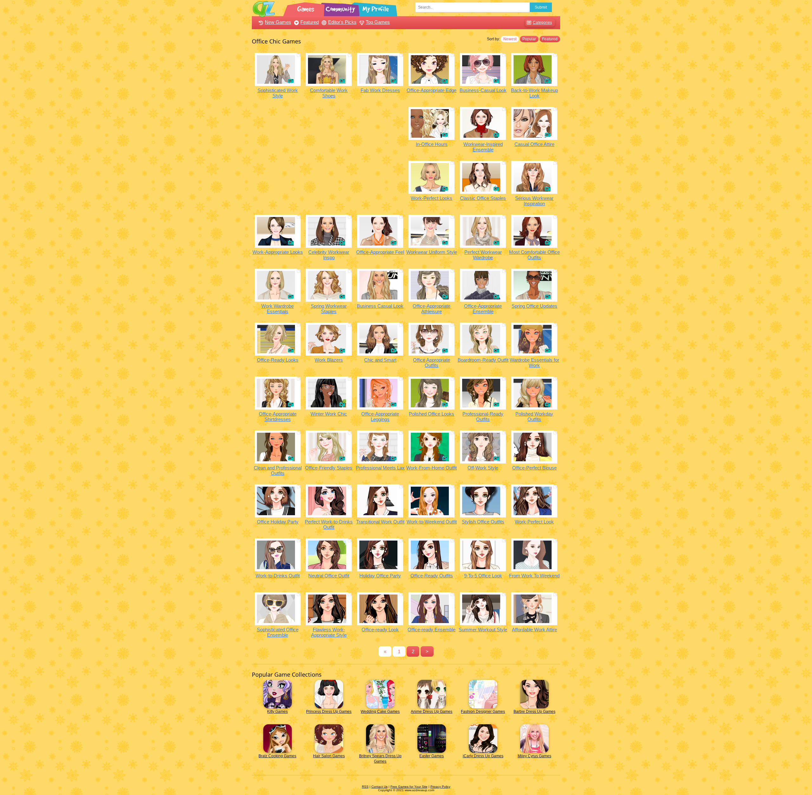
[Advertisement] (329, 151)
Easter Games (431, 756)
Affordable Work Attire (534, 629)
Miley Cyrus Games (534, 756)
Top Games (378, 22)
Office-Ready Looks (277, 360)
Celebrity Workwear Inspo (328, 254)
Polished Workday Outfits (534, 416)
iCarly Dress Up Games (483, 756)
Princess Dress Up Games (328, 711)
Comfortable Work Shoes (329, 93)
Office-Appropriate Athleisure (431, 308)
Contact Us (379, 786)
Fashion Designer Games (483, 711)
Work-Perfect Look (534, 521)
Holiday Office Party (380, 575)
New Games (278, 22)
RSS (365, 786)
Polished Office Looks (431, 414)
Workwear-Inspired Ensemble (483, 146)
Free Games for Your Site (409, 786)
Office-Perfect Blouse (534, 467)
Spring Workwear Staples (329, 308)
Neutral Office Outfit (328, 575)
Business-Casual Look (483, 90)
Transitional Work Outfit (380, 521)
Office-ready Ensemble (431, 629)
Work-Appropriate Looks (277, 252)
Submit (541, 7)
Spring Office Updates (534, 306)
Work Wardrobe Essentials (277, 308)
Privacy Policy (440, 786)
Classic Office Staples (483, 198)
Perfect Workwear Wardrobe (483, 254)
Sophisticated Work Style (278, 93)
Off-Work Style (483, 467)
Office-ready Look (380, 629)
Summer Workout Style (483, 629)
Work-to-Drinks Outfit (278, 575)
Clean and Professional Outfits (278, 470)
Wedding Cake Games (380, 711)
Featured (309, 22)
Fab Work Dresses (380, 90)
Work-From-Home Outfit (431, 467)
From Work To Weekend (534, 575)
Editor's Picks (342, 22)
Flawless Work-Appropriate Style (329, 632)
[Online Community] (341, 8)
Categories (542, 22)
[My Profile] (376, 8)
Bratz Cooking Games (277, 756)
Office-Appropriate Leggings (380, 416)
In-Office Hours (432, 144)
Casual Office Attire (534, 144)
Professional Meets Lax (380, 467)
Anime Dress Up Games (431, 711)
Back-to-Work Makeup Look (534, 93)
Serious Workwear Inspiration (534, 200)
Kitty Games (277, 711)
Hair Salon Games (329, 756)
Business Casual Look (380, 306)
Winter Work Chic (329, 414)
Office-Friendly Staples (328, 467)
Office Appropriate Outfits (431, 362)
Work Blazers (329, 360)
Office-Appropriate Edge (431, 90)
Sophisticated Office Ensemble (277, 632)
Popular (529, 39)
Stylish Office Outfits (483, 521)
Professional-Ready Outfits (482, 416)
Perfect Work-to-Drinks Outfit (329, 524)
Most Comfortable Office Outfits (534, 254)
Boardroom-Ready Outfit (483, 360)
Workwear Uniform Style (431, 252)
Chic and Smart (380, 360)
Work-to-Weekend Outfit (432, 521)
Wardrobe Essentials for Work (534, 362)
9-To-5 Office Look (483, 575)
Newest (509, 39)
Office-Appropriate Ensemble (483, 308)
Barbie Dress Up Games (534, 711)
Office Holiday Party (277, 521)
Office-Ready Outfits (431, 575)
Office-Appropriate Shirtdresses (278, 416)
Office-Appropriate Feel (380, 252)
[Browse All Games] (306, 8)
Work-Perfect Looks (431, 198)
